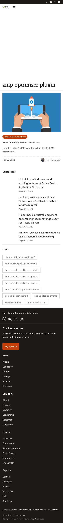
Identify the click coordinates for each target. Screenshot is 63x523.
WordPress (39, 519)
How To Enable (53, 160)
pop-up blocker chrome (45, 295)
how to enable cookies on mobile (21, 283)
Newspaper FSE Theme (12, 519)
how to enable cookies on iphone (21, 276)
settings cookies (13, 302)
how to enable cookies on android (21, 270)
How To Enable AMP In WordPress (21, 142)
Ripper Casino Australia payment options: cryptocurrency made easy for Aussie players (39, 218)
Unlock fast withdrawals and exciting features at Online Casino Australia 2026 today (38, 183)
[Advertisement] (31, 45)
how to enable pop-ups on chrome (22, 289)
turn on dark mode (37, 302)
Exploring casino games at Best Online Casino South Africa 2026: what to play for (38, 200)
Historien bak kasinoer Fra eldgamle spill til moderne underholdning (39, 234)
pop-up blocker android (16, 295)
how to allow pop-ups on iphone (21, 263)
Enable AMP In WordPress (15, 137)
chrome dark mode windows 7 (20, 257)
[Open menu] (14, 7)
